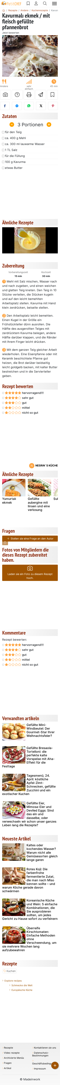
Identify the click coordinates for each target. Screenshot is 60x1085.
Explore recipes (13, 980)
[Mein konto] (36, 3)
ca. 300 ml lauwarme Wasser (25, 144)
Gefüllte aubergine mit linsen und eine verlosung (39, 504)
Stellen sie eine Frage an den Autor (31, 538)
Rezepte (8, 1047)
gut (24, 403)
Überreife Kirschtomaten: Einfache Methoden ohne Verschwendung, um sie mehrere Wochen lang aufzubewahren (29, 939)
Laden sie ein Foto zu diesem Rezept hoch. (30, 576)
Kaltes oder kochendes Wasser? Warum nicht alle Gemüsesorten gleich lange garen (42, 852)
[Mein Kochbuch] (28, 3)
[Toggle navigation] (54, 3)
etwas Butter (13, 168)
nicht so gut (29, 412)
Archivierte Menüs (14, 1058)
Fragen (8, 1063)
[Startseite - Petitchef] (3, 10)
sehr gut (27, 398)
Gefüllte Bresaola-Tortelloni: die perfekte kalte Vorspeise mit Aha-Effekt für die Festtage (28, 757)
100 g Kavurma (15, 162)
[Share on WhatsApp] (29, 106)
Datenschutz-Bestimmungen (40, 1054)
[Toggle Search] (45, 3)
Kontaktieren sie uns (45, 1047)
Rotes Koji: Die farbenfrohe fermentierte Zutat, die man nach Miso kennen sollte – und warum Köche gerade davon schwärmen (28, 880)
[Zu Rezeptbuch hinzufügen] (52, 95)
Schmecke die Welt (22, 985)
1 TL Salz (11, 150)
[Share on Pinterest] (53, 106)
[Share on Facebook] (5, 106)
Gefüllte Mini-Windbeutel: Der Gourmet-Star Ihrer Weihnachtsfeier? (41, 730)
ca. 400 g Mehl (15, 138)
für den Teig (13, 132)
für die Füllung (15, 156)
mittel (25, 407)
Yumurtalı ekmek (9, 500)
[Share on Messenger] (17, 106)
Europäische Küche (22, 990)
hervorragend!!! (32, 393)
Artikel (7, 1068)
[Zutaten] (5, 542)
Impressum (40, 1068)
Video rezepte (12, 1052)
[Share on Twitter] (41, 106)
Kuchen (11, 971)
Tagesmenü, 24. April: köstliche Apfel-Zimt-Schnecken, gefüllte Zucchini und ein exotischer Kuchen (29, 785)
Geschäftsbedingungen (45, 1063)
